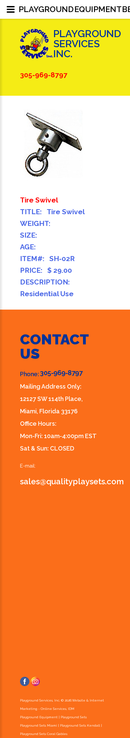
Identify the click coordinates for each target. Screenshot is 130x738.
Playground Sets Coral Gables (43, 734)
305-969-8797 (61, 373)
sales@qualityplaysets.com (72, 481)
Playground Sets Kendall (80, 725)
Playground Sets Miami (38, 725)
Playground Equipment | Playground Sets (53, 717)
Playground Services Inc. (87, 44)
